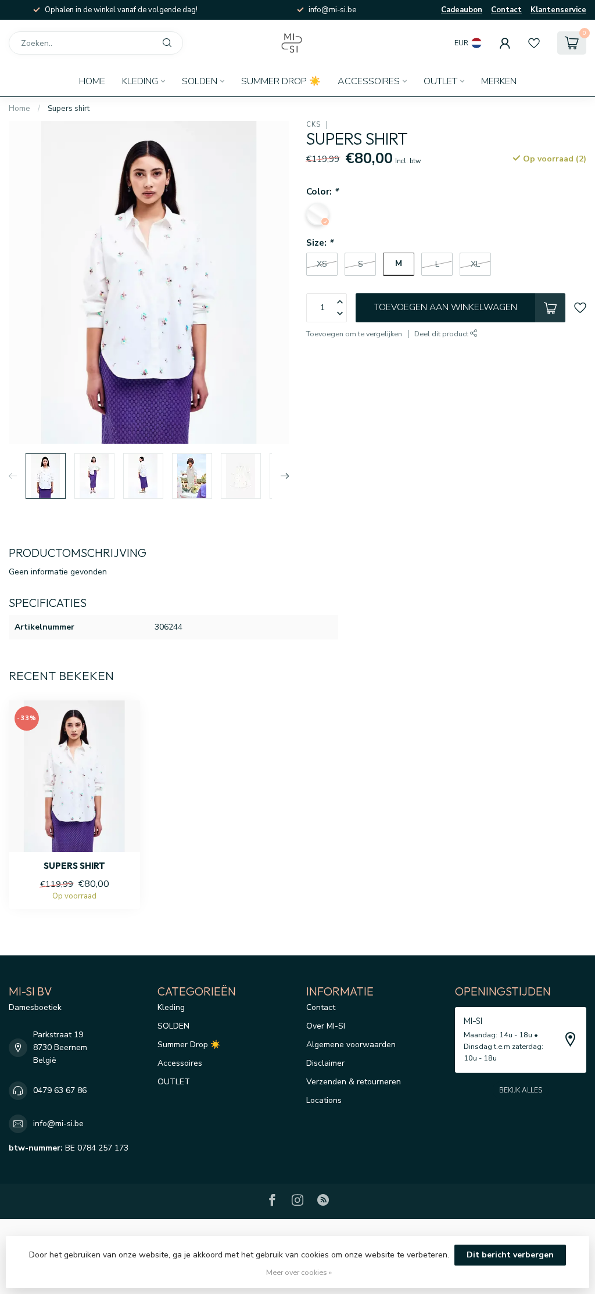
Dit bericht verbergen (510, 1254)
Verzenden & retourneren (353, 1081)
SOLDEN (199, 81)
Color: (322, 191)
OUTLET (440, 81)
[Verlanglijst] (534, 43)
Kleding (140, 81)
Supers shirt (68, 108)
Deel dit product (442, 334)
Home (92, 81)
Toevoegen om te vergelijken (354, 334)
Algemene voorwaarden (351, 1044)
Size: (319, 242)
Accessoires (369, 81)
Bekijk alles (520, 1090)
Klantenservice (558, 10)
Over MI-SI (325, 1025)
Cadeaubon (461, 10)
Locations (324, 1100)
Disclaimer (325, 1063)
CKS (313, 124)
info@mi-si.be (58, 1123)
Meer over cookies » (299, 1272)
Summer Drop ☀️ (281, 81)
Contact (506, 10)
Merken (499, 81)
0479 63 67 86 (60, 1090)
